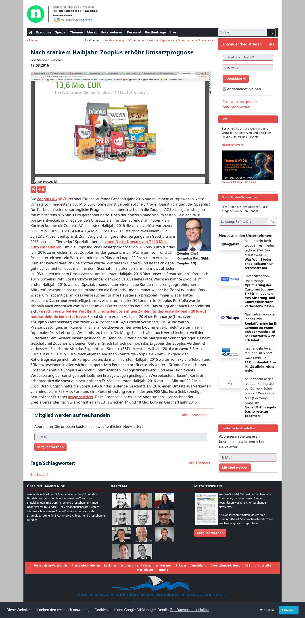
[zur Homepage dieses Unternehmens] (60, 198)
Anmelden (234, 78)
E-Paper (181, 565)
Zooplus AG (47, 198)
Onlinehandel (205, 40)
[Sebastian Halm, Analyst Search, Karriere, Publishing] (164, 517)
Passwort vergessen (240, 101)
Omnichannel (185, 40)
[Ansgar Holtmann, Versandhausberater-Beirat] (121, 534)
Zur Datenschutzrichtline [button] (189, 610)
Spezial (60, 32)
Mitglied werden (50, 447)
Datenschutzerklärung (225, 565)
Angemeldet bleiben (244, 89)
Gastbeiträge (155, 32)
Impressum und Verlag (136, 565)
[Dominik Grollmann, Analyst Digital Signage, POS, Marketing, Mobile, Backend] (142, 517)
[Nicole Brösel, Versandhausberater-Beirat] (164, 500)
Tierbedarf (39, 474)
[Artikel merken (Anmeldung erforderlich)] (41, 189)
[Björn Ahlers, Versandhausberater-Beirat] (121, 500)
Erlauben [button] (289, 610)
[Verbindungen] (65, 198)
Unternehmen (112, 32)
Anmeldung (198, 565)
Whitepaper (164, 565)
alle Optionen (194, 414)
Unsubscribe (263, 565)
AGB (247, 565)
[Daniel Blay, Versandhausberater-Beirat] (142, 500)
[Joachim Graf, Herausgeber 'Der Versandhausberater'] (121, 517)
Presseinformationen (86, 565)
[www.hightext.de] (152, 583)
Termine (162, 570)
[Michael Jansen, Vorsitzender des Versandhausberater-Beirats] (142, 534)
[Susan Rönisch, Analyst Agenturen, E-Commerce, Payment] (121, 551)
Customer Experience (160, 40)
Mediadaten (145, 570)
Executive (43, 32)
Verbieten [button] (267, 610)
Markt (92, 32)
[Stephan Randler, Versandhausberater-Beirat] (164, 534)
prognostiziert (80, 396)
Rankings (110, 565)
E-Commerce (135, 40)
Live (173, 32)
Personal (134, 32)
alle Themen (199, 462)
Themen (76, 32)
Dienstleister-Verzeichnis (50, 565)
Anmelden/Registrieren (242, 44)
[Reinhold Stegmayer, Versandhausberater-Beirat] (142, 551)
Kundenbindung (114, 40)
